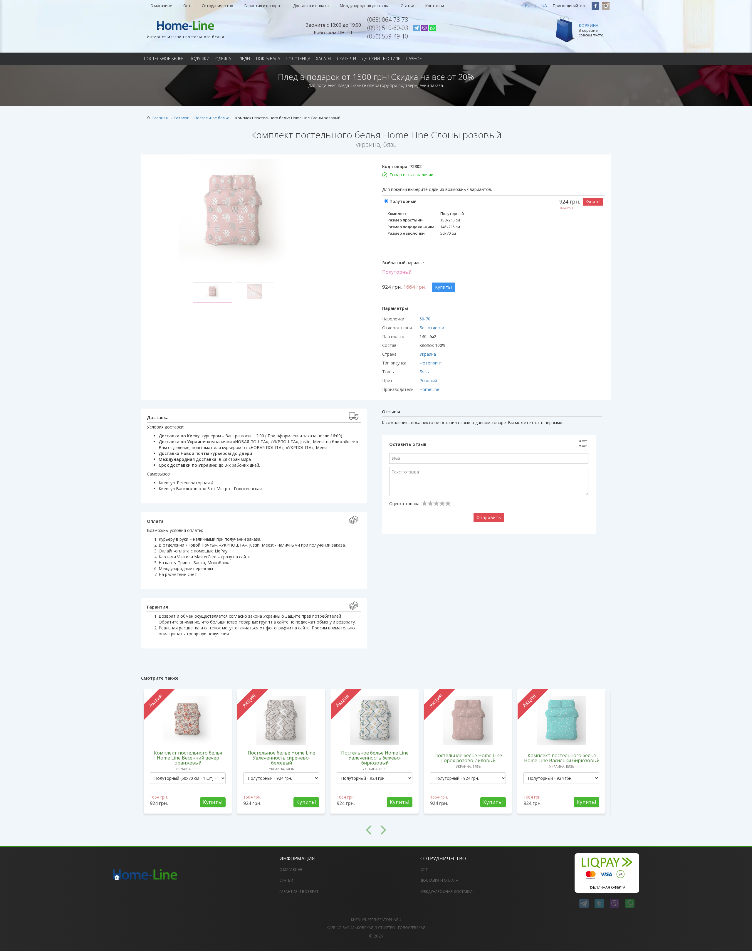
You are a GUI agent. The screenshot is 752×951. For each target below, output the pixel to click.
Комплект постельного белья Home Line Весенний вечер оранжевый (188, 758)
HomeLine (429, 389)
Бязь (424, 371)
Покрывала (268, 58)
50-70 (424, 319)
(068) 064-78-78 (387, 19)
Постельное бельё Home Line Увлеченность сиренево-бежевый (281, 758)
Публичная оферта (607, 887)
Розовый (428, 380)
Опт (187, 5)
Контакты (434, 5)
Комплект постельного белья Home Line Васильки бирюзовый (562, 758)
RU (528, 5)
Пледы (243, 58)
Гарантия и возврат (263, 5)
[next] (493, 830)
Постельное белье (164, 58)
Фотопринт (430, 363)
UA (544, 5)
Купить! (592, 201)
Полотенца (298, 58)
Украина (427, 354)
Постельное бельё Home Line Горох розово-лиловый (468, 758)
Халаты (323, 58)
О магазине (161, 5)
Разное (414, 58)
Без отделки (431, 327)
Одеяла (223, 58)
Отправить (488, 517)
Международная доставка (365, 5)
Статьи (407, 5)
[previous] (258, 830)
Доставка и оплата (311, 5)
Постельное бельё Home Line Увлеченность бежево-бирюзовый (375, 758)
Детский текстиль (381, 58)
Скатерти (346, 58)
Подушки (199, 58)
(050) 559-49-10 (387, 36)
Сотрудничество (217, 5)
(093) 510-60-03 (387, 28)
